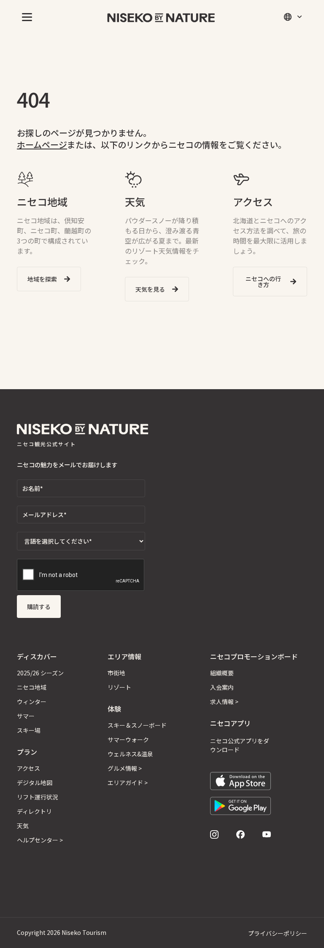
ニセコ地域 (31, 687)
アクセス (28, 768)
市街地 (116, 673)
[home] (161, 16)
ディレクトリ (34, 811)
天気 (23, 826)
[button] (25, 17)
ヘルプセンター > (40, 840)
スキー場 (28, 730)
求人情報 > (224, 701)
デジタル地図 (34, 782)
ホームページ (42, 144)
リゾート (119, 687)
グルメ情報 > (125, 768)
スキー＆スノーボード (137, 725)
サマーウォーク (128, 739)
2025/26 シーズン (40, 673)
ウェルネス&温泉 (130, 754)
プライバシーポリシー (277, 933)
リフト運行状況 (37, 797)
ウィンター (31, 701)
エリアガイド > (128, 782)
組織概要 (222, 673)
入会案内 (222, 687)
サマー (26, 716)
